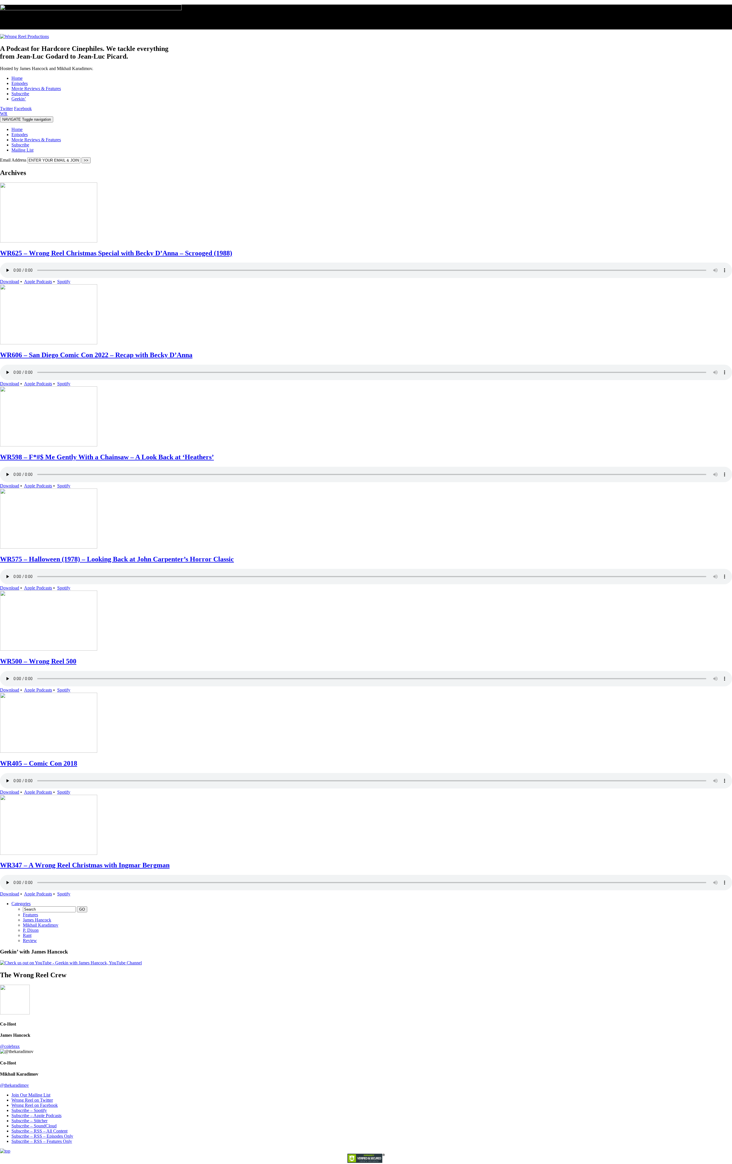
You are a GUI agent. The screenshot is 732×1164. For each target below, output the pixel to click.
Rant (27, 935)
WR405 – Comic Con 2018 (38, 763)
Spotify (63, 281)
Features (30, 914)
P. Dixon (31, 930)
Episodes (19, 134)
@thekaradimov (14, 1085)
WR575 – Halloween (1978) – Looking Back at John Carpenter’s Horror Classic (117, 559)
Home (17, 129)
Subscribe (20, 144)
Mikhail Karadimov (40, 925)
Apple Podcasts (38, 281)
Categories (21, 903)
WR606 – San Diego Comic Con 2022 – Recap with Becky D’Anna (96, 355)
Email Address (13, 160)
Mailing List (22, 150)
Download (9, 281)
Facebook (23, 108)
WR (3, 113)
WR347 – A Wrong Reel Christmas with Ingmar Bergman (85, 865)
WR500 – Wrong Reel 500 (38, 661)
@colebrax (10, 1046)
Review (30, 940)
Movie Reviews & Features (36, 139)
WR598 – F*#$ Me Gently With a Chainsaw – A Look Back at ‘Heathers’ (107, 457)
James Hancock (37, 919)
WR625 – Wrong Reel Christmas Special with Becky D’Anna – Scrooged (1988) (116, 253)
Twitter (6, 108)
